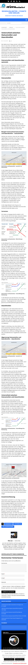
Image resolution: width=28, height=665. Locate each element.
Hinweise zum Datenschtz (19, 663)
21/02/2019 (5, 41)
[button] (26, 20)
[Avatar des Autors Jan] (14, 644)
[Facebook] (11, 1)
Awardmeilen (8, 524)
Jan (11, 41)
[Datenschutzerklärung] (17, 1)
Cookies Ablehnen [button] (20, 659)
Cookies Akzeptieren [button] (9, 659)
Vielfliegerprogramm (8, 526)
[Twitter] (8, 1)
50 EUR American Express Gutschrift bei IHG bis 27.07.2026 (13, 616)
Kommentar (4, 563)
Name (2, 574)
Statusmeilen (17, 524)
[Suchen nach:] (14, 23)
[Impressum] (19, 1)
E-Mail (2, 578)
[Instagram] (14, 1)
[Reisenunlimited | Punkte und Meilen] (12, 7)
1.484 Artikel (17, 540)
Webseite (3, 582)
